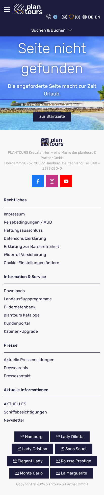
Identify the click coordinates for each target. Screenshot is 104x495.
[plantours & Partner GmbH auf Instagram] (52, 181)
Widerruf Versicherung (25, 254)
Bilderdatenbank (19, 307)
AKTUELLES (15, 404)
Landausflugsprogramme (28, 298)
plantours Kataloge (22, 315)
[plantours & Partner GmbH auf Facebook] (38, 181)
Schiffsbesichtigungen (25, 412)
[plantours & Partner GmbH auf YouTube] (66, 181)
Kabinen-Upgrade (21, 331)
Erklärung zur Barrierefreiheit (31, 246)
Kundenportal (17, 323)
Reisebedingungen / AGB (28, 222)
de (90, 17)
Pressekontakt (17, 375)
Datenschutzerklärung (25, 238)
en (97, 17)
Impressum (14, 214)
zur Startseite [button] (52, 116)
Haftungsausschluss (23, 230)
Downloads (14, 290)
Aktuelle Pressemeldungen (29, 359)
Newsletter (14, 420)
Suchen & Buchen (49, 30)
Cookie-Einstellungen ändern (31, 262)
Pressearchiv (16, 367)
